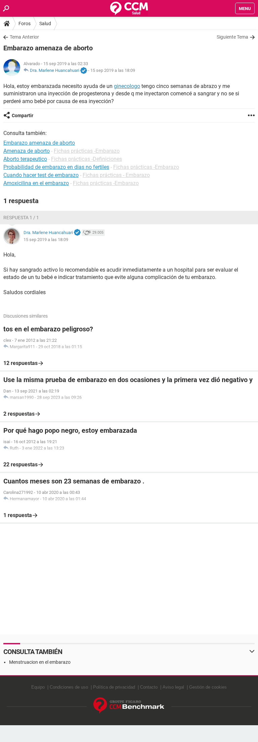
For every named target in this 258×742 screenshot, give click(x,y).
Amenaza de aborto (26, 151)
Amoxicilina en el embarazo (36, 183)
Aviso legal (173, 687)
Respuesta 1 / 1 (21, 217)
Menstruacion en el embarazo (40, 662)
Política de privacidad (114, 687)
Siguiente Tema (232, 37)
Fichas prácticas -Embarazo (87, 151)
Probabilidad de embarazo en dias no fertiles (56, 167)
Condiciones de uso (69, 687)
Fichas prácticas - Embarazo (116, 175)
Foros (24, 23)
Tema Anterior (24, 37)
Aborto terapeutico (25, 159)
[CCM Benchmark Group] (129, 705)
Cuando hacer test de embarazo (41, 175)
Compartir (22, 115)
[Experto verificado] (83, 71)
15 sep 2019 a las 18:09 (112, 70)
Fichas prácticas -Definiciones (86, 159)
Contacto (149, 687)
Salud (45, 23)
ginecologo (127, 86)
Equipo (38, 687)
